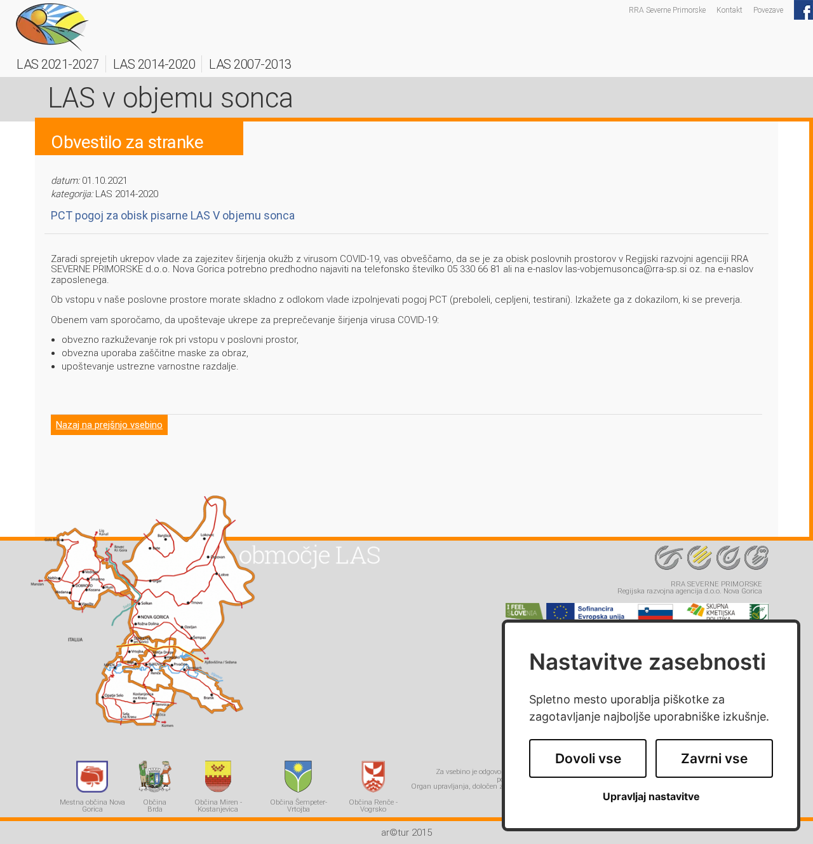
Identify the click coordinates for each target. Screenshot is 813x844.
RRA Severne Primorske (667, 10)
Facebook (803, 10)
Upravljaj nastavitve (651, 797)
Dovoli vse (588, 758)
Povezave (768, 10)
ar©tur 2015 (406, 832)
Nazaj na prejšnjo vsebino (109, 425)
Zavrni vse (714, 758)
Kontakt (729, 10)
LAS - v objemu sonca (52, 27)
